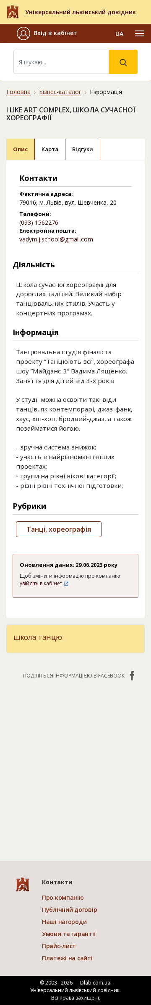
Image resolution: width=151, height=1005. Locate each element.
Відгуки (82, 149)
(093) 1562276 (38, 222)
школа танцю (37, 637)
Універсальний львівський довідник (80, 12)
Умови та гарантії (68, 934)
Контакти (57, 882)
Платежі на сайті (67, 958)
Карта (50, 149)
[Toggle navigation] (140, 33)
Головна (18, 92)
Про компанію (63, 897)
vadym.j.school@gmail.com (56, 239)
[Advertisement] (75, 765)
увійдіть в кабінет (41, 583)
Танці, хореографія (58, 529)
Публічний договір (69, 910)
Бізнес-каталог (60, 92)
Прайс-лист (59, 946)
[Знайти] (123, 62)
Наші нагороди (64, 922)
